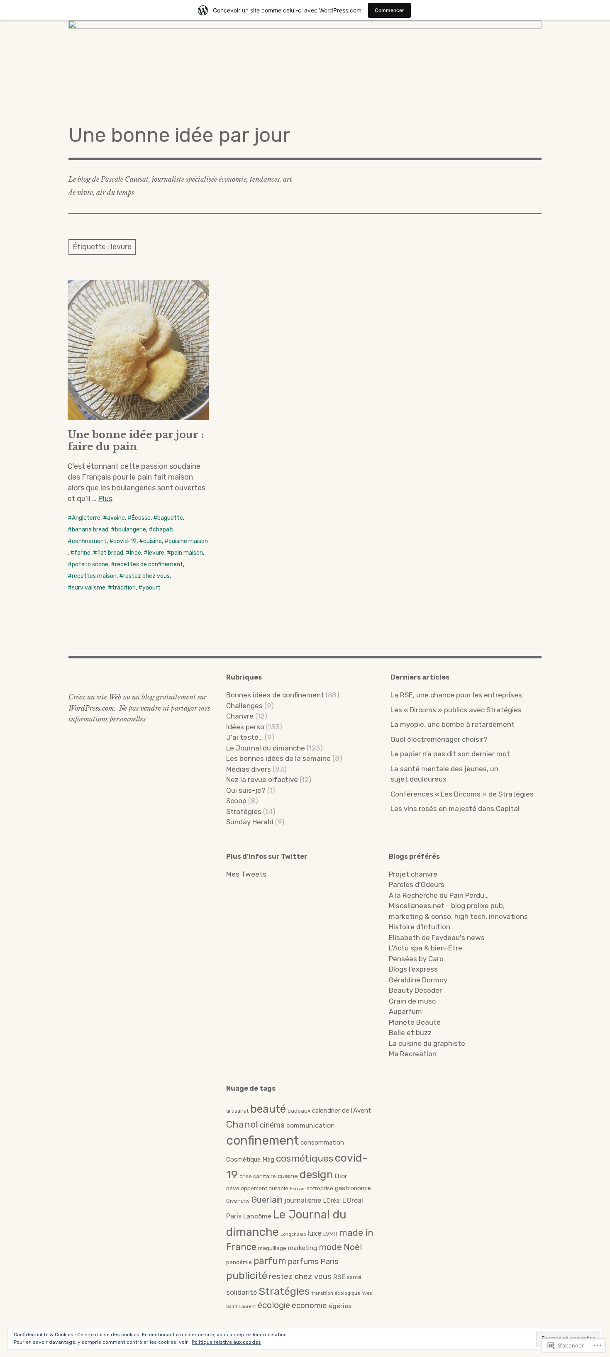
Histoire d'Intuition (419, 927)
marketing (302, 1248)
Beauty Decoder (415, 990)
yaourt (151, 587)
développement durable (257, 1188)
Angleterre (86, 517)
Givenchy (238, 1201)
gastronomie (353, 1188)
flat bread (110, 552)
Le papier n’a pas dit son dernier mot (450, 754)
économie (309, 1305)
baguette (170, 517)
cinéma (272, 1125)
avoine (116, 517)
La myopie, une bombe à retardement (452, 724)
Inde (135, 552)
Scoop (236, 801)
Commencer (389, 10)
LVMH (330, 1233)
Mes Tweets (246, 874)
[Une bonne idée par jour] (305, 66)
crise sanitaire (257, 1176)
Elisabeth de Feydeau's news (437, 937)
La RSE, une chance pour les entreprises (456, 695)
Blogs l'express (413, 969)
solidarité (241, 1292)
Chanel (242, 1124)
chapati (163, 529)
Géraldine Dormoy (418, 980)
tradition (124, 587)
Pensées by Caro (416, 959)
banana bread (90, 529)
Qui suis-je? (246, 790)
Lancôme (257, 1216)
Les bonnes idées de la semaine (278, 758)
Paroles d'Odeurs (416, 884)
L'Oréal (332, 1200)
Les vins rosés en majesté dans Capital (455, 808)
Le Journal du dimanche (265, 748)
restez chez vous (146, 576)
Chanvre (240, 716)
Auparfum (405, 1011)
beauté (268, 1109)
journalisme (302, 1200)
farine (82, 552)
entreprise (319, 1188)
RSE (339, 1277)
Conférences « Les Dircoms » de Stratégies (462, 794)
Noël (353, 1247)
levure (156, 552)
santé (354, 1277)
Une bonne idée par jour (179, 135)
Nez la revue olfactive (262, 779)
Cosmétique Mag (250, 1159)
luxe (314, 1233)
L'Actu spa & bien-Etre (425, 948)
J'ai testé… (244, 737)
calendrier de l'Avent (341, 1110)
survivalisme (88, 587)
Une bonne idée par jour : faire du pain (136, 441)
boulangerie (130, 529)
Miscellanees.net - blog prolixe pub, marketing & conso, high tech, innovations (458, 911)
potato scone (90, 564)
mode (330, 1247)
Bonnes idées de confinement (275, 695)
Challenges (244, 706)
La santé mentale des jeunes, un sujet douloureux (444, 774)
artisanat (237, 1111)
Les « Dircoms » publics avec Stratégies (456, 710)
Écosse (141, 517)
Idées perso (245, 727)
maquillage (272, 1248)
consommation (322, 1142)
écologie (274, 1305)
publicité (246, 1275)
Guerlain (267, 1200)
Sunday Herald (249, 822)
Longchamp (293, 1234)
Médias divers (248, 769)
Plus (105, 498)
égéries (340, 1306)
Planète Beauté (415, 1022)
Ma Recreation (413, 1054)
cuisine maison (188, 541)
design (316, 1174)
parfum (270, 1261)
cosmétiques (304, 1158)
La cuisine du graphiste (427, 1043)
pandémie (239, 1262)
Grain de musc (412, 1001)
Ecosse (297, 1188)
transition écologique (335, 1293)
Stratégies (243, 811)
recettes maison (94, 576)
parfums (303, 1261)
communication (310, 1125)
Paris (329, 1261)
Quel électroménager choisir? (439, 739)
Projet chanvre (413, 874)
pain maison (187, 552)
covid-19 (125, 541)
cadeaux (299, 1110)
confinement (89, 541)
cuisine (152, 541)
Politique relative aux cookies (226, 1342)
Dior (341, 1176)
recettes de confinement (149, 564)
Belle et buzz (410, 1032)
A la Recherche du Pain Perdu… (439, 895)
